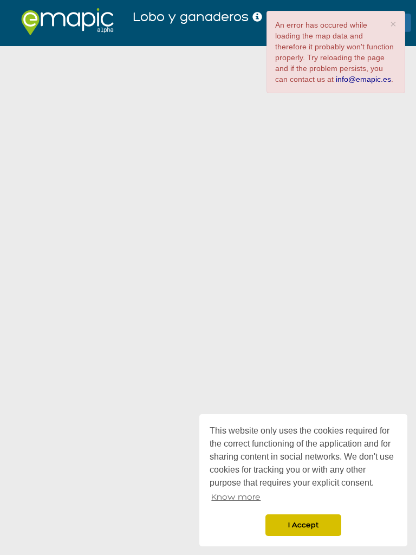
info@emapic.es (363, 79)
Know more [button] (236, 497)
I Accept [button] (303, 525)
